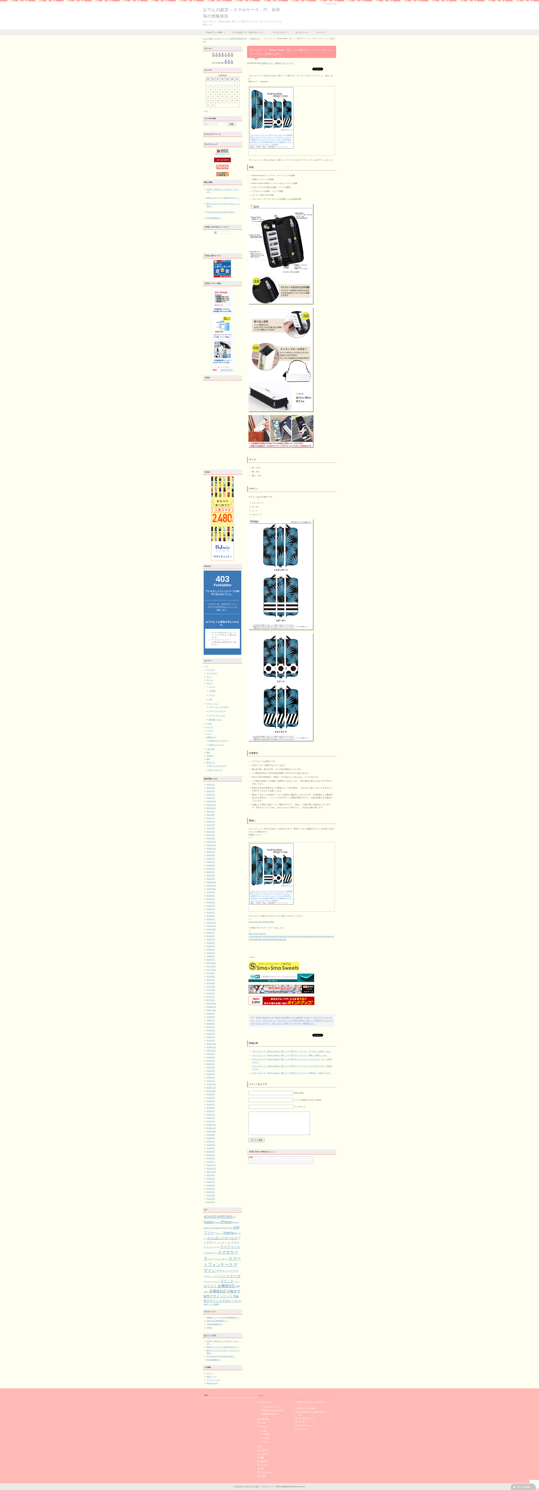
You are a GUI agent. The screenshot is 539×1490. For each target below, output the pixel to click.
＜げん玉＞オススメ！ (280, 32)
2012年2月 (210, 1199)
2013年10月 (211, 1131)
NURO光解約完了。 (214, 218)
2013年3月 (210, 1155)
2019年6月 (210, 902)
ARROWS (225, 1216)
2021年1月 (210, 838)
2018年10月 (211, 929)
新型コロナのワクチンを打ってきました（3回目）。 (222, 205)
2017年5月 (210, 987)
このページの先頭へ (523, 1487)
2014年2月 (210, 1118)
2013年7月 (210, 1142)
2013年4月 (210, 1152)
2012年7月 (210, 1182)
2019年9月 (210, 892)
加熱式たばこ (268, 63)
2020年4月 (210, 869)
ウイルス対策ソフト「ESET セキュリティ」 (248, 32)
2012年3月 (210, 1195)
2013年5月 (210, 1148)
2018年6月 (210, 943)
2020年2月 (210, 875)
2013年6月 (210, 1145)
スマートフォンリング (217, 715)
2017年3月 (210, 993)
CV (234, 1217)
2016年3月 (210, 1034)
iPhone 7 (235, 1222)
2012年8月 (210, 1179)
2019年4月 (210, 909)
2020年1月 (210, 879)
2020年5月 (210, 865)
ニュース (209, 727)
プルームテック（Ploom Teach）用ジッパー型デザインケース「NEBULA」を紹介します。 (292, 1073)
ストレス (209, 680)
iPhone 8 (218, 1228)
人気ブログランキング (222, 154)
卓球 (210, 699)
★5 (235, 1233)
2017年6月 (210, 983)
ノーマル (214, 1276)
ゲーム (209, 677)
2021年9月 (210, 811)
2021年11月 (211, 805)
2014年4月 (210, 1111)
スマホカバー (210, 1253)
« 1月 (206, 111)
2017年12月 (211, 963)
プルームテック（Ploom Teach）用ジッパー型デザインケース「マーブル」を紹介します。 (292, 1051)
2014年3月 (210, 1115)
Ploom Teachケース (265, 1017)
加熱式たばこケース (284, 63)
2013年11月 (211, 1128)
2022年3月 (210, 791)
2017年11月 (211, 966)
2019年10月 (211, 889)
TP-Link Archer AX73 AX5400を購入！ (220, 212)
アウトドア (210, 670)
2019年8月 (210, 896)
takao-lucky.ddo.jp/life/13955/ (261, 922)
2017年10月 (211, 970)
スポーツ (209, 683)
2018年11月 (211, 926)
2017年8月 (210, 977)
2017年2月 (210, 997)
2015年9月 (210, 1054)
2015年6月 (210, 1064)
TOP (225, 39)
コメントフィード (213, 1380)
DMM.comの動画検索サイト (217, 1321)
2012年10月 (211, 1172)
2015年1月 (210, 1081)
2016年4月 (210, 1030)
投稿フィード (211, 1377)
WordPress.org (212, 1383)
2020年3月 (210, 872)
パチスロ (209, 731)
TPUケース (219, 1233)
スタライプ (318, 1017)
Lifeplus (209, 1328)
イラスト (228, 1243)
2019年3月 (210, 913)
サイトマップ (321, 32)
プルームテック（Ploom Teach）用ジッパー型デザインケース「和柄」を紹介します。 (290, 1055)
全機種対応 (226, 1286)
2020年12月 (211, 842)
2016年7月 (210, 1020)
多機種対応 (218, 1291)
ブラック (227, 1281)
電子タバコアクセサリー (218, 766)
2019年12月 (211, 882)
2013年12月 (211, 1125)
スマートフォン (212, 704)
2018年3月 (210, 953)
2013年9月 (210, 1135)
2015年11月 (211, 1047)
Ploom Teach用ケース (284, 1017)
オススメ (308, 1017)
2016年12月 (211, 1003)
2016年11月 (211, 1007)
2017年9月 (210, 973)
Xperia (228, 1233)
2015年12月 (211, 1044)
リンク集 (301, 1422)
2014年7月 (210, 1101)
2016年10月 (211, 1010)
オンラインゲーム (213, 1247)
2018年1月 (210, 960)
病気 (208, 759)
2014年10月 (211, 1091)
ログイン (209, 1373)
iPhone (226, 1222)
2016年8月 (210, 1017)
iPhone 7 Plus (209, 1228)
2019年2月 (210, 916)
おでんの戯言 (211, 1335)
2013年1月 (210, 1162)
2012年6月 (210, 1185)
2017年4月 (210, 990)
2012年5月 (210, 1189)
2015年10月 (211, 1051)
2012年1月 (210, 1202)
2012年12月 (211, 1165)
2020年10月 (211, 849)
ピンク (206, 1281)
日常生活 (209, 756)
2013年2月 (210, 1158)
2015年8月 (210, 1057)
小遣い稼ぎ (210, 749)
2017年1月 (210, 1000)
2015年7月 (210, 1061)
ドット (258, 1020)
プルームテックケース (260, 1023)
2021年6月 (210, 822)
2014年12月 (211, 1084)
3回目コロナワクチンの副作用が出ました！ (222, 198)
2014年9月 (210, 1094)
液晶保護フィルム (215, 720)
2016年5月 (210, 1027)
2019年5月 (210, 906)
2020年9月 (210, 852)
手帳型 (232, 1291)
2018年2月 (210, 956)
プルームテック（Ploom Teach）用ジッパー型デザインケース (304, 1020)
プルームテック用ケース (282, 1023)
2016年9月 (210, 1014)
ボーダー (298, 1023)
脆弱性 (216, 1304)
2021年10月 (211, 808)
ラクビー (212, 695)
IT (207, 667)
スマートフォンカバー (218, 1259)
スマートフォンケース (217, 711)
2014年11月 (211, 1088)
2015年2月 (210, 1078)
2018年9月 (210, 933)
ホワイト (210, 1286)
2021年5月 (210, 825)
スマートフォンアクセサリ (219, 707)
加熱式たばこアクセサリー (219, 741)
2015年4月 (210, 1071)
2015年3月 (210, 1074)
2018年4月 (210, 950)
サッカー (212, 687)
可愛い (206, 1292)
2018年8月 (210, 936)
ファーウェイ (215, 1281)
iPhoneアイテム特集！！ (215, 32)
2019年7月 (210, 899)
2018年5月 (210, 946)
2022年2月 (210, 795)
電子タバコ (210, 763)
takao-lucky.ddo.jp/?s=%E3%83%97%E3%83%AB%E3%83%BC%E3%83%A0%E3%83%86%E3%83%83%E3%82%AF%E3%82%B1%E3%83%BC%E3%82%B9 (291, 936)
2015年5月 (210, 1067)
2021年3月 (210, 832)
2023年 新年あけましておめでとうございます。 (222, 190)
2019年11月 (211, 886)
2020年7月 (210, 859)
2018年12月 (211, 923)
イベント (221, 1242)
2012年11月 (211, 1168)
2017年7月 (210, 980)
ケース (235, 1246)
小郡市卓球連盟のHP (214, 1324)
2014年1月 (210, 1121)
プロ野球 (212, 691)
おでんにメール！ (302, 32)
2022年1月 (210, 798)
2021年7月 (210, 818)
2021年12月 (211, 801)
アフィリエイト (212, 673)
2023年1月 (210, 785)
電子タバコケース (215, 770)
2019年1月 (210, 919)
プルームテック (269, 1020)
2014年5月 (210, 1108)
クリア (225, 1246)
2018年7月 (210, 939)
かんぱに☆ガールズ (222, 1238)
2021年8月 (210, 815)
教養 (208, 752)
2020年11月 (211, 845)
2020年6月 (210, 862)
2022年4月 (210, 788)
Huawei (217, 1222)
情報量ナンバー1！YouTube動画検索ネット (223, 1318)
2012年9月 (210, 1175)
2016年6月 (210, 1024)
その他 (209, 724)
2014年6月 (210, 1105)
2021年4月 (210, 828)
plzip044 (299, 1017)
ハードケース (230, 1276)
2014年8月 (210, 1098)
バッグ (209, 734)
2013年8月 (210, 1138)
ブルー (236, 1282)
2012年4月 (210, 1192)
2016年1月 (210, 1041)
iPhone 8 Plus (227, 1228)
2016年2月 (210, 1037)
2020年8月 (210, 855)
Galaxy (209, 1222)
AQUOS (210, 1216)
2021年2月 (210, 835)
